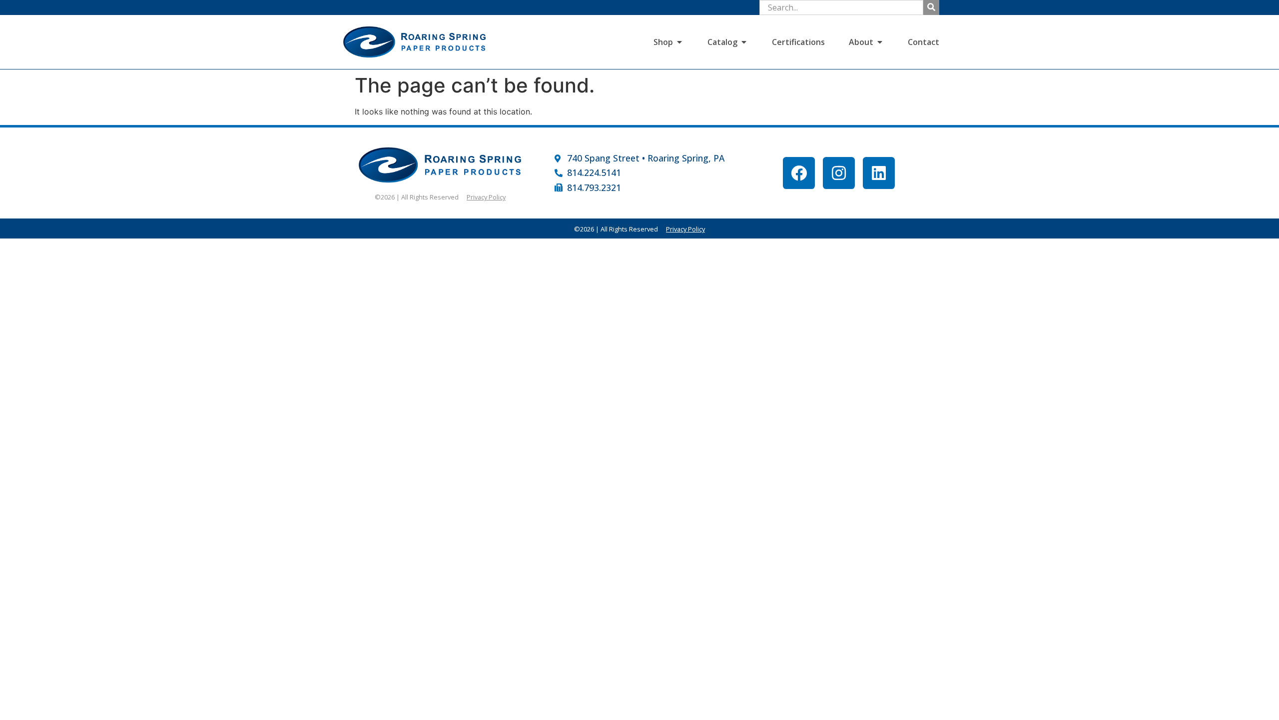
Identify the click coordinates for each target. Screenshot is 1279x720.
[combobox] (841, 7)
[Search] (931, 7)
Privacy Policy (486, 197)
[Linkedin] (879, 173)
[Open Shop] (679, 42)
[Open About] (880, 42)
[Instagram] (839, 173)
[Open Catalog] (744, 42)
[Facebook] (799, 173)
